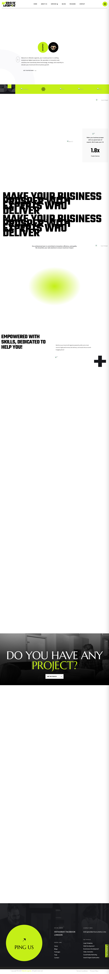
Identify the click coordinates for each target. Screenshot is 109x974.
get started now (28, 70)
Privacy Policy (94, 971)
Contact (56, 957)
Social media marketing (90, 955)
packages (57, 952)
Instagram (59, 932)
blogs (55, 949)
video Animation (88, 952)
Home (56, 946)
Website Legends (26, 971)
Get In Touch (52, 676)
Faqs (55, 955)
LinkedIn (58, 935)
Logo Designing (87, 943)
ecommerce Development (91, 949)
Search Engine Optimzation (91, 957)
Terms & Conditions (82, 971)
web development (88, 946)
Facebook (70, 932)
